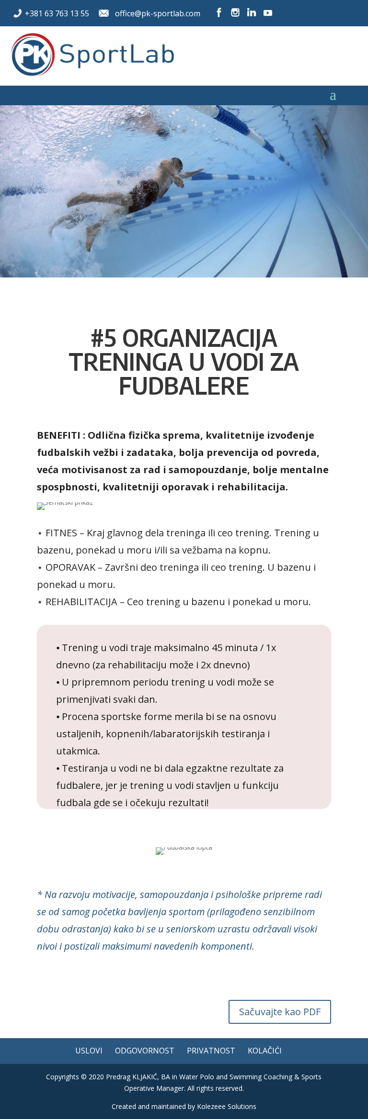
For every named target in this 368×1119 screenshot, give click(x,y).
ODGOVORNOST (144, 1050)
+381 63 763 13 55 (57, 13)
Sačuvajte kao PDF (280, 1011)
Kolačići (265, 1050)
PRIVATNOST (211, 1050)
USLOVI (89, 1050)
